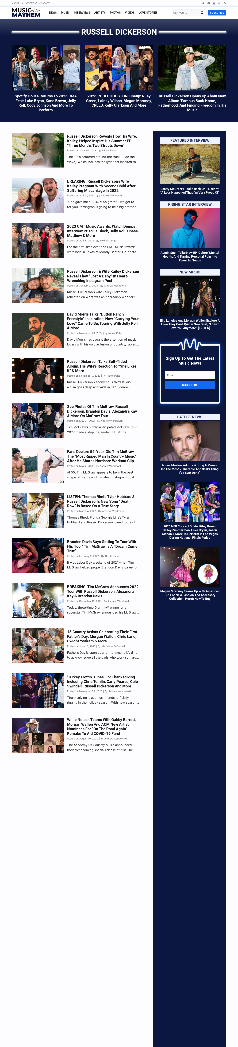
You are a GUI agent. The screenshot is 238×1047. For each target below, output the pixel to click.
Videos (130, 12)
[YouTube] (208, 3)
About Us (17, 3)
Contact (44, 3)
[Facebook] (197, 3)
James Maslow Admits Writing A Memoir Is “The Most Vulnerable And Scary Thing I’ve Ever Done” (190, 469)
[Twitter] (203, 3)
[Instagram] (214, 3)
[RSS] (224, 3)
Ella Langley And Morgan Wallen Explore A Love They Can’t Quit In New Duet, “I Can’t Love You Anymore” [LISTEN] (190, 324)
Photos (115, 12)
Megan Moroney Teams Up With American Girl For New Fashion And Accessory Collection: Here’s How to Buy (190, 594)
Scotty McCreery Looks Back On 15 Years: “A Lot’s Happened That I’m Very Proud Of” (189, 190)
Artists (100, 12)
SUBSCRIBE (217, 12)
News (53, 12)
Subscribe (190, 385)
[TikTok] (219, 3)
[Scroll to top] (229, 1040)
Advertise (31, 3)
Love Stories (148, 12)
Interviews (82, 12)
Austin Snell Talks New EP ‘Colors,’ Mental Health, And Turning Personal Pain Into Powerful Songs (189, 256)
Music (65, 12)
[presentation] (190, 164)
